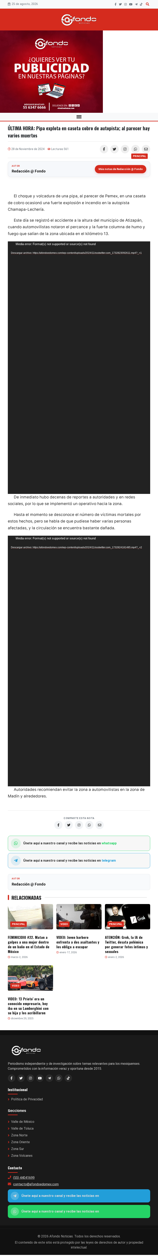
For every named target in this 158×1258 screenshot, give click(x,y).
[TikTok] (141, 4)
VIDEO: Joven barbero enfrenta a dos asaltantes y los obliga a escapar (77, 941)
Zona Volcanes (22, 1156)
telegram (109, 860)
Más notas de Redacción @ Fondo (121, 169)
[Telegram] (136, 4)
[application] (79, 367)
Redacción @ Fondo (29, 171)
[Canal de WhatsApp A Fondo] (79, 71)
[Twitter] (114, 149)
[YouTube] (130, 4)
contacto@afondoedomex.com (36, 1184)
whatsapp (109, 843)
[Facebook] (115, 4)
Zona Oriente (20, 1142)
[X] (120, 4)
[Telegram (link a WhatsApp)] (49, 1078)
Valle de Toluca (22, 1128)
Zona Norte (19, 1135)
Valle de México (22, 1122)
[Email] (146, 149)
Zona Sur (17, 1149)
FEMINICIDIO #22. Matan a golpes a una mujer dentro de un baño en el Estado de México (28, 944)
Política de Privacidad (27, 1099)
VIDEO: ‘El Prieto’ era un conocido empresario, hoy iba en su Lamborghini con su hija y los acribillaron (28, 1006)
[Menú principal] (79, 117)
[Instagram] (125, 4)
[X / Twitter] (21, 1078)
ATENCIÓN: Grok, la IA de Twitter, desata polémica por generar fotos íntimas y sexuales (126, 944)
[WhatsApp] (135, 149)
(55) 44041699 (24, 1178)
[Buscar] (147, 4)
